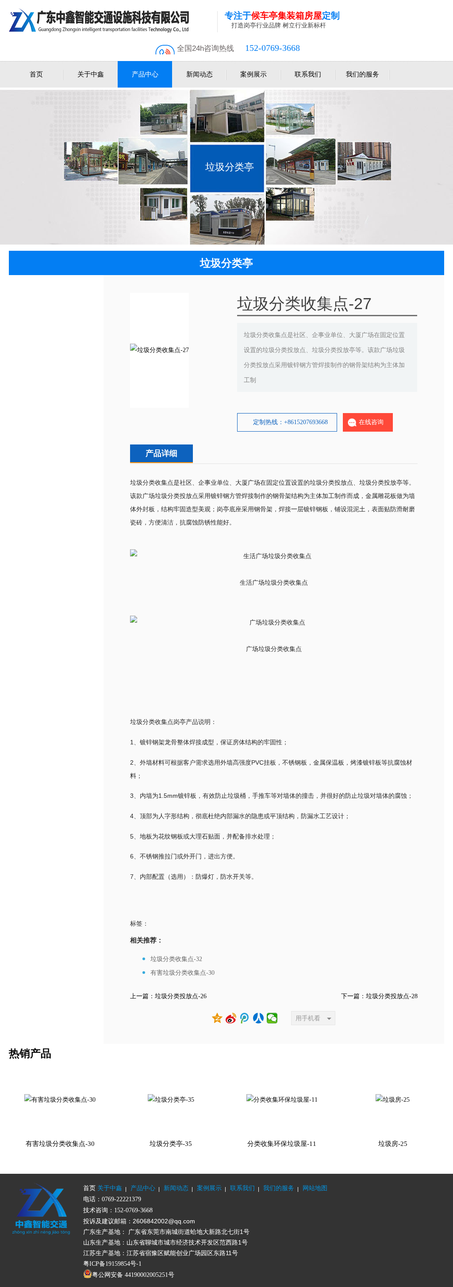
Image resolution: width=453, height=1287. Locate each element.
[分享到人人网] (258, 1018)
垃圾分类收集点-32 (176, 959)
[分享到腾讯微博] (244, 1018)
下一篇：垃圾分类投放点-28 (379, 996)
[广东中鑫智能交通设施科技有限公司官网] (113, 20)
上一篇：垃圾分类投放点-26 (168, 996)
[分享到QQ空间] (217, 1018)
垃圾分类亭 (229, 166)
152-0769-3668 (272, 48)
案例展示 (253, 74)
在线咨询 (371, 422)
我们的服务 (362, 74)
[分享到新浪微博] (231, 1018)
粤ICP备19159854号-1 (112, 1263)
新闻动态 (199, 74)
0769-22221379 (121, 1199)
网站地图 (315, 1188)
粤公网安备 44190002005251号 (133, 1275)
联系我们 (308, 74)
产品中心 (145, 74)
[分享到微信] (272, 1018)
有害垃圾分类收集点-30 (182, 972)
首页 (36, 74)
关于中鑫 (90, 74)
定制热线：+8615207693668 (290, 422)
